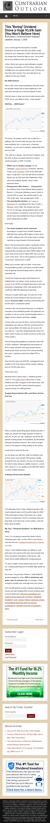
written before (20, 380)
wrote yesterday (18, 172)
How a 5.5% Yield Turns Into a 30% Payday (23, 731)
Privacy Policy (26, 817)
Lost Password (10, 657)
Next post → (40, 620)
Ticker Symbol (10, 712)
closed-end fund (21, 169)
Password (8, 643)
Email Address (10, 637)
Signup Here (10, 654)
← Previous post (11, 620)
